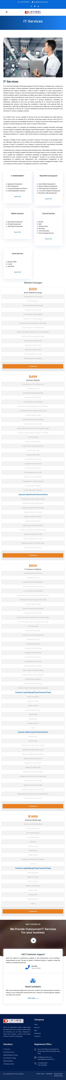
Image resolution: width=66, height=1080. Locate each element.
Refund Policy (58, 1076)
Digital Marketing (8, 1061)
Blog (35, 1030)
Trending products (8, 1064)
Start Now (31, 998)
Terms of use (40, 1073)
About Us (36, 1027)
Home (36, 1024)
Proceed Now (33, 366)
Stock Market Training (9, 1058)
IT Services (6, 1049)
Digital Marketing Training (10, 1055)
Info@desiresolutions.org (45, 1057)
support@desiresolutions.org (46, 1059)
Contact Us (37, 1036)
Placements (37, 1033)
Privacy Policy (58, 1073)
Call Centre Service (8, 1052)
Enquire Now (17, 196)
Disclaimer (49, 1073)
